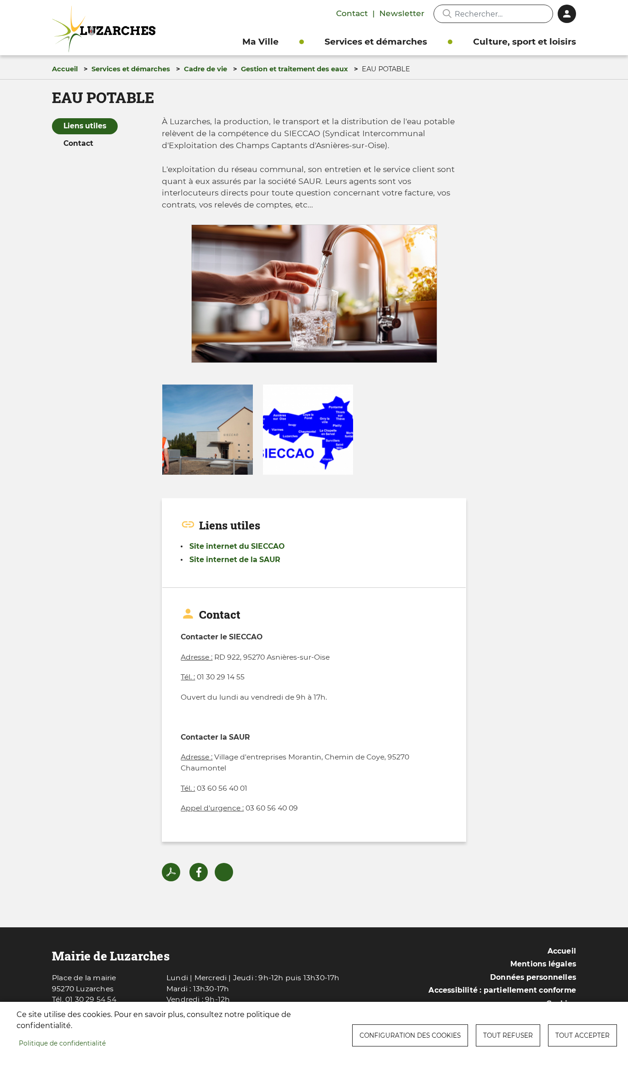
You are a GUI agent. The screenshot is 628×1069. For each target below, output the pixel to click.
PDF (171, 872)
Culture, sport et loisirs (524, 41)
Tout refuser (508, 1035)
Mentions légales (543, 964)
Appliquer (447, 14)
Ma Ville (260, 41)
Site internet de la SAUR (234, 559)
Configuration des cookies (410, 1035)
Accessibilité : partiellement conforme (502, 990)
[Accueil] (106, 29)
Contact (352, 13)
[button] (314, 297)
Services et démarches (376, 41)
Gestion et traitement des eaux (294, 69)
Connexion (567, 14)
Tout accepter (582, 1035)
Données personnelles (533, 977)
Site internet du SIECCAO (237, 546)
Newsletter (401, 13)
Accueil (65, 69)
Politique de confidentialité (62, 1043)
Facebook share (198, 872)
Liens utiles (84, 125)
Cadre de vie (205, 69)
